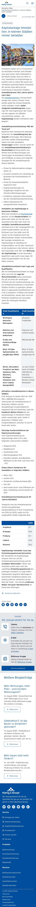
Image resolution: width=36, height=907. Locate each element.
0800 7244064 (17, 633)
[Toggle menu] (32, 3)
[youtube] (4, 806)
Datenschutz (6, 899)
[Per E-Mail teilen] (25, 604)
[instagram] (23, 806)
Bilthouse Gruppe (25, 662)
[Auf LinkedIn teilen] (3, 604)
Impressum (6, 894)
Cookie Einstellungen (9, 905)
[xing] (13, 806)
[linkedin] (8, 806)
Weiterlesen (14, 709)
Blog (10, 8)
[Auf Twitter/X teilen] (16, 604)
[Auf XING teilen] (7, 604)
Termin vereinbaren (18, 668)
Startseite (5, 8)
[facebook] (18, 806)
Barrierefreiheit (7, 896)
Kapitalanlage (26, 214)
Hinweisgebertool (8, 902)
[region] (18, 348)
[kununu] (28, 806)
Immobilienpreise (12, 98)
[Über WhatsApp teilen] (20, 604)
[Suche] (27, 3)
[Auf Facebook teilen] (12, 604)
